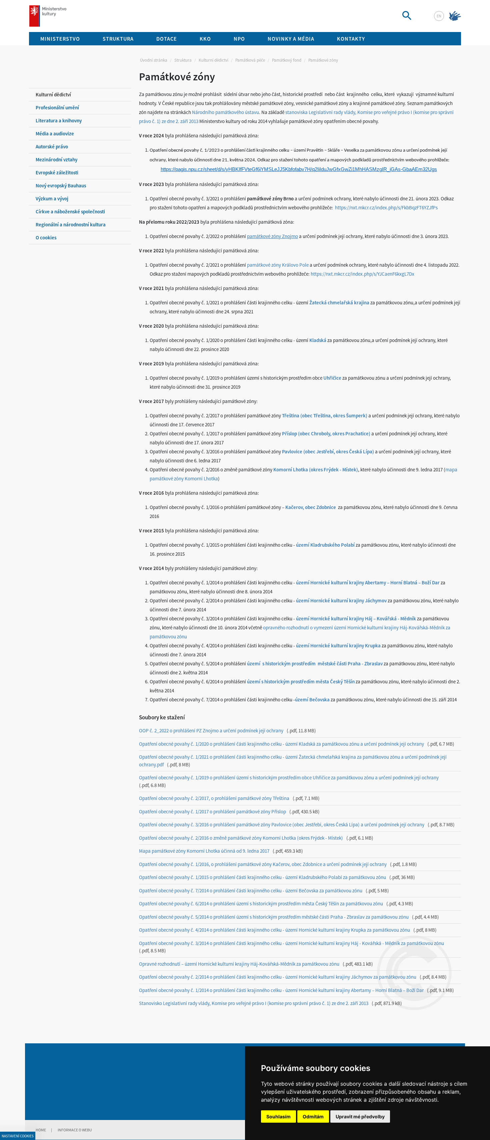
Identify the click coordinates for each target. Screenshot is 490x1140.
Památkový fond (286, 60)
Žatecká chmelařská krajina (339, 302)
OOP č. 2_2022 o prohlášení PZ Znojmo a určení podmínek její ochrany (211, 730)
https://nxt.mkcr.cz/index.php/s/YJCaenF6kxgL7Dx (362, 274)
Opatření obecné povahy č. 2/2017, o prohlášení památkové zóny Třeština (214, 798)
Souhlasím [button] (278, 1116)
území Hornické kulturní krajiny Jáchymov (341, 600)
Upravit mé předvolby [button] (360, 1116)
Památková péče (250, 60)
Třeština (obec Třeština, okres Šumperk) (324, 415)
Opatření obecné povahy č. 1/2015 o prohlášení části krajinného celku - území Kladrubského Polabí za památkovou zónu (262, 877)
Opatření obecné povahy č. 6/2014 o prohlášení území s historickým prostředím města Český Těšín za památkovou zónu (261, 903)
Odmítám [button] (313, 1116)
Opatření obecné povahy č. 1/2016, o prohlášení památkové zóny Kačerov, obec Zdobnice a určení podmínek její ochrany (263, 864)
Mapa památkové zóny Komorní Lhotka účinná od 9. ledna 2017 (204, 851)
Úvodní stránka (153, 60)
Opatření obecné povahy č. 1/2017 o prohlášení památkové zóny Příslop (212, 811)
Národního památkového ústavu (225, 112)
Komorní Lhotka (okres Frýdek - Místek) (315, 469)
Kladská (317, 340)
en (439, 15)
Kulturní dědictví (213, 60)
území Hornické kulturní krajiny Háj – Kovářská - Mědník (356, 618)
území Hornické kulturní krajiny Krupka (338, 645)
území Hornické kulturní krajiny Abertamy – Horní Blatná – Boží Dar (368, 582)
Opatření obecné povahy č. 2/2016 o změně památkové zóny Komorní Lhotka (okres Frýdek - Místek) (241, 838)
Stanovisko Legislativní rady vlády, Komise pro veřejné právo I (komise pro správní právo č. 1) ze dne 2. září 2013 (253, 1003)
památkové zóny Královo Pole (278, 265)
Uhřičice (332, 378)
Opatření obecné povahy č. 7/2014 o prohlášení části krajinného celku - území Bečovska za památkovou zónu (250, 890)
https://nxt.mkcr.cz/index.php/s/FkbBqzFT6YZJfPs (386, 207)
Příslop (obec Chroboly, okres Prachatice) (326, 433)
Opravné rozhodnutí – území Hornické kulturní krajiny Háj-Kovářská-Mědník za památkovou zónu (239, 964)
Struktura (183, 60)
